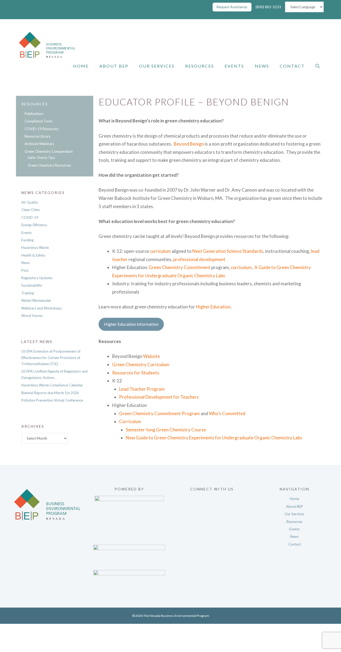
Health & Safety (33, 255)
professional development (199, 259)
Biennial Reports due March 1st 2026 (50, 393)
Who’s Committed (227, 413)
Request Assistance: (232, 7)
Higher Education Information (131, 324)
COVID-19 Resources (41, 129)
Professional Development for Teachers (159, 397)
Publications (34, 114)
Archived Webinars (39, 144)
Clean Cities (30, 210)
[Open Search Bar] (317, 66)
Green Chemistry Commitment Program (159, 413)
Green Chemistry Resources (49, 165)
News (262, 65)
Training (27, 293)
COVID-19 (29, 217)
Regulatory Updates (36, 278)
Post (25, 270)
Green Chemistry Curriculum (140, 364)
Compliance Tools (38, 121)
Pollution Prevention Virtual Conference (52, 400)
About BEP (113, 65)
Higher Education (213, 307)
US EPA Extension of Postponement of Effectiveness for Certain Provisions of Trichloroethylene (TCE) (50, 357)
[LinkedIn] (211, 525)
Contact (292, 65)
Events (234, 65)
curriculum (160, 251)
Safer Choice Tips (41, 157)
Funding (27, 240)
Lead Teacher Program (142, 389)
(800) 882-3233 (268, 7)
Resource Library (38, 136)
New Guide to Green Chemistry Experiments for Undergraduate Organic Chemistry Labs (214, 437)
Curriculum (130, 421)
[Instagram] (211, 516)
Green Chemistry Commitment (179, 267)
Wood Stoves (32, 315)
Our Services (156, 65)
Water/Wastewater (36, 300)
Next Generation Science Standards (227, 251)
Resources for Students (135, 372)
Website (151, 356)
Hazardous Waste (35, 247)
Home (81, 65)
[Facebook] (211, 498)
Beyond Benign (189, 144)
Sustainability (31, 285)
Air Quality (29, 202)
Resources (199, 65)
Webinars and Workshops (41, 308)
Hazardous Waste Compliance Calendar (52, 385)
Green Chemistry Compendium (49, 151)
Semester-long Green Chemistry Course (166, 429)
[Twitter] (211, 507)
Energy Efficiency (34, 225)
